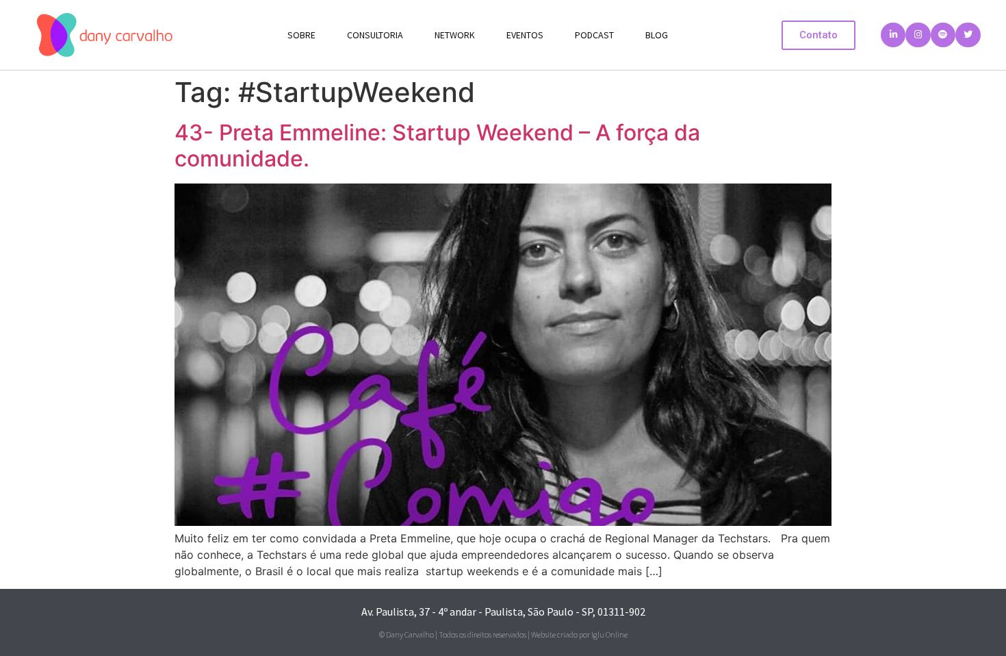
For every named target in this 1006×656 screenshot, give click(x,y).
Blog (656, 35)
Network (455, 35)
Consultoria (375, 35)
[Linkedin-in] (893, 35)
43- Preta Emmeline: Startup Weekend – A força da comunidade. (437, 145)
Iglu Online (609, 634)
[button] (818, 35)
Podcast (594, 35)
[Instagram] (917, 35)
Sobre (301, 35)
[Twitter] (967, 35)
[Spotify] (943, 35)
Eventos (524, 35)
